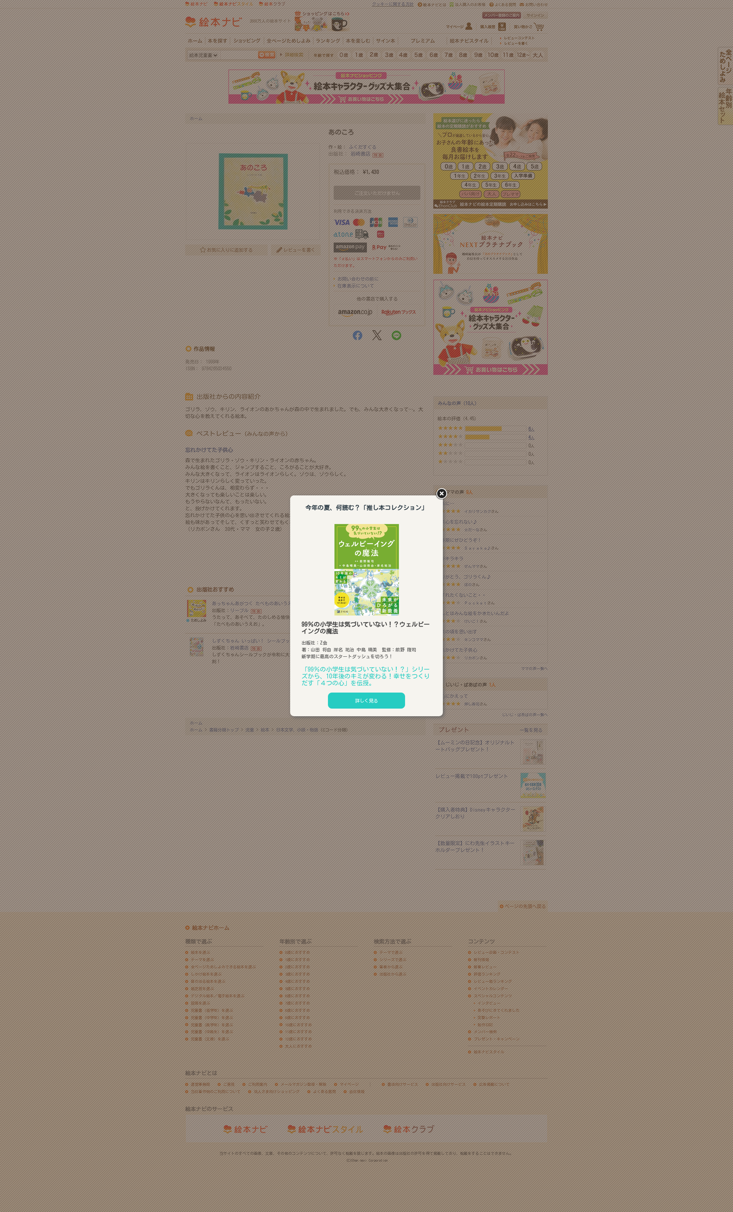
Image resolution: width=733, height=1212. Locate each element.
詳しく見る (366, 700)
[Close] (442, 494)
